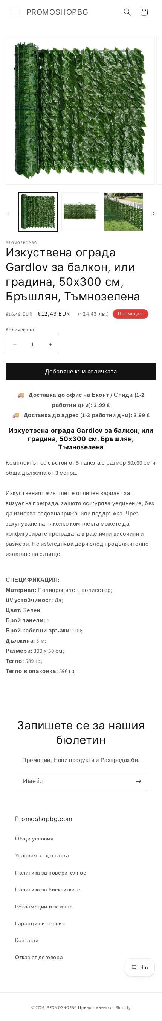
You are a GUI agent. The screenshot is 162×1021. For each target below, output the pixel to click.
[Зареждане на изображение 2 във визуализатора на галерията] (81, 211)
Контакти (27, 940)
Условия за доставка (42, 855)
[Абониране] (138, 781)
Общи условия (34, 838)
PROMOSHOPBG (62, 1007)
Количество (20, 330)
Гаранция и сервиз (39, 923)
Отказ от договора (39, 957)
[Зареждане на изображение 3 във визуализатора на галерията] (123, 211)
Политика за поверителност (52, 872)
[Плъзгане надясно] (153, 213)
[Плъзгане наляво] (8, 213)
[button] (15, 12)
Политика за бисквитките (48, 889)
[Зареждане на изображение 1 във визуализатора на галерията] (38, 211)
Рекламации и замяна (44, 906)
